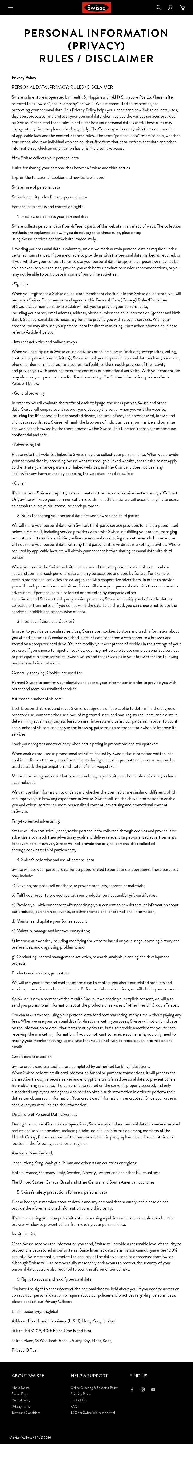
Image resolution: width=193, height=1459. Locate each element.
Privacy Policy (21, 1406)
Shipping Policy (81, 1393)
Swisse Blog (19, 1393)
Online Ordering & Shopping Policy (94, 1387)
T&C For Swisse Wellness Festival (93, 1412)
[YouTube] (153, 1390)
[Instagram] (142, 1390)
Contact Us (78, 1400)
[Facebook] (132, 1390)
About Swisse (21, 1387)
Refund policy (21, 1400)
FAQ (74, 1406)
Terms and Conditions (26, 1412)
